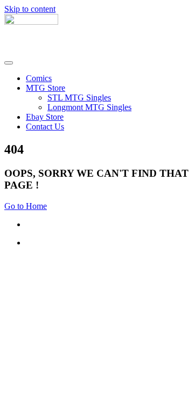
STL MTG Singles (79, 97)
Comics (39, 78)
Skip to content (30, 8)
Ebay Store (45, 116)
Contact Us (45, 126)
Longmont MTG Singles (89, 107)
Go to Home (25, 206)
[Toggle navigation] (8, 62)
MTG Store (45, 87)
